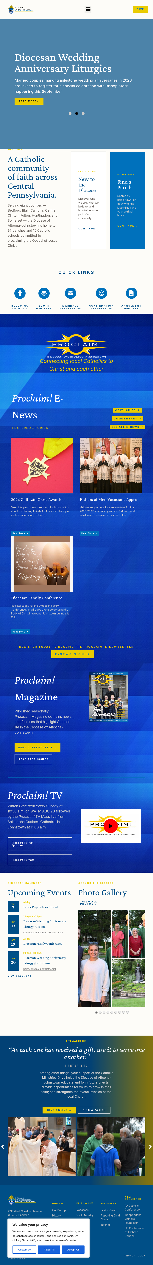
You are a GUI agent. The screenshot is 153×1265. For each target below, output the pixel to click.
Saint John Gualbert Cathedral (39, 969)
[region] (48, 1238)
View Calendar (19, 976)
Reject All (49, 1249)
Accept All (73, 1249)
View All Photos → (88, 902)
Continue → (88, 228)
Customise (24, 1249)
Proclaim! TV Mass (23, 859)
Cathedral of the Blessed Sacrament (43, 932)
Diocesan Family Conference (42, 943)
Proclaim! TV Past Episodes (22, 844)
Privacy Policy (134, 1255)
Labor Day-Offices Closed (40, 907)
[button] (88, 9)
